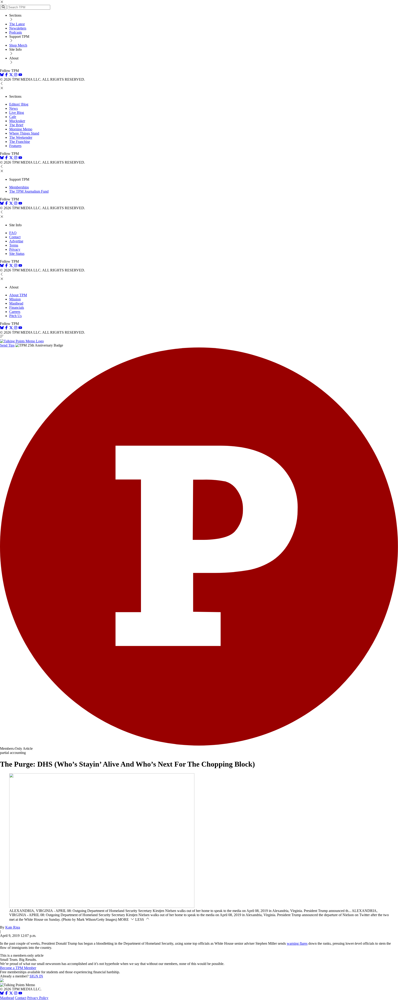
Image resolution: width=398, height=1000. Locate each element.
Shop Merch (18, 45)
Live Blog (16, 113)
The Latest (17, 24)
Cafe (12, 117)
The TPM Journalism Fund (29, 191)
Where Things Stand (24, 133)
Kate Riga (12, 927)
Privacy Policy (37, 998)
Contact (14, 237)
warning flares (297, 943)
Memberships (19, 187)
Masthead (16, 303)
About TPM (18, 295)
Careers (14, 312)
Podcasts (15, 32)
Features (15, 146)
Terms (13, 245)
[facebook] (6, 75)
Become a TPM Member (18, 968)
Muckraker (17, 121)
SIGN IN (36, 976)
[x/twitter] (11, 75)
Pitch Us (15, 316)
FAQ (13, 233)
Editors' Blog (18, 104)
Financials (16, 307)
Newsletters (17, 28)
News (13, 108)
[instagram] (16, 75)
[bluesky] (2, 75)
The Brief (16, 125)
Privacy (14, 249)
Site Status (16, 254)
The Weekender (20, 137)
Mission (15, 299)
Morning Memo (20, 129)
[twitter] (11, 994)
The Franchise (19, 142)
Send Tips (7, 345)
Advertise (16, 241)
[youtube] (20, 75)
